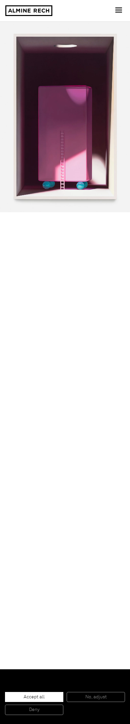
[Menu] (119, 10)
